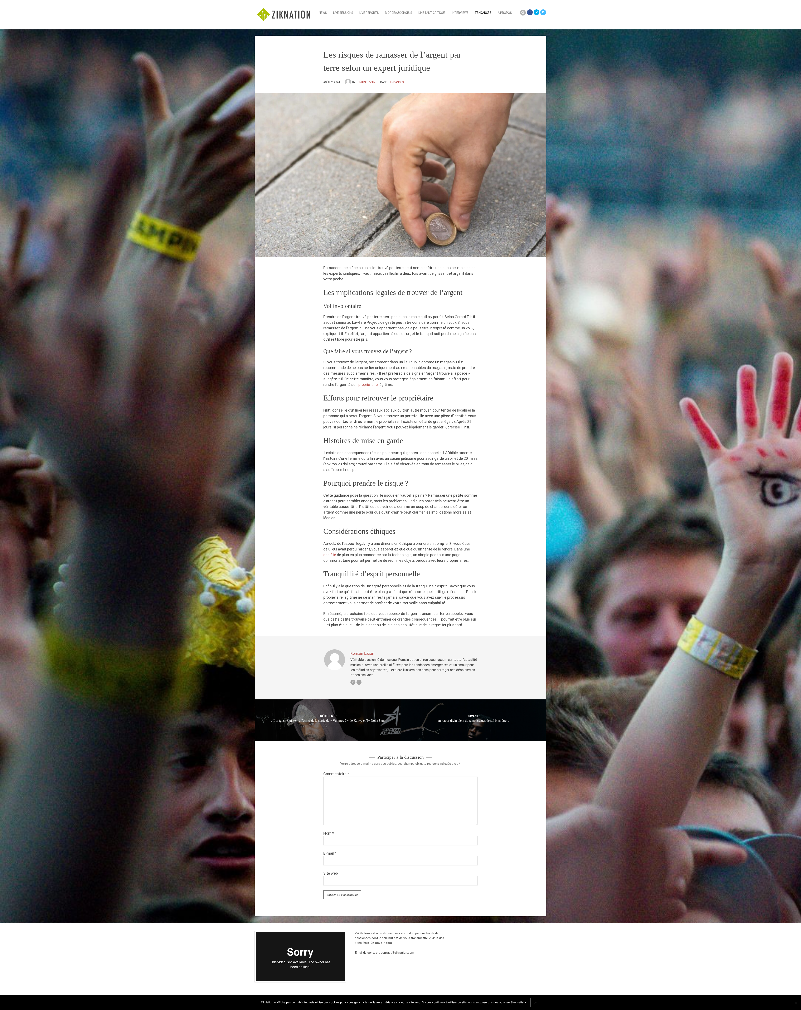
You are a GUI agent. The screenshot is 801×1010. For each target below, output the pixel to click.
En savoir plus (381, 943)
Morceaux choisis (398, 12)
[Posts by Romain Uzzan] (348, 82)
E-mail (329, 853)
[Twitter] (536, 12)
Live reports (369, 12)
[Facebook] (530, 12)
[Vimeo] (543, 12)
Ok (535, 1002)
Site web (330, 873)
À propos (505, 12)
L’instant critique (432, 12)
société (330, 555)
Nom (328, 833)
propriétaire (368, 384)
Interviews (460, 12)
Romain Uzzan (365, 82)
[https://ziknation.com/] (358, 682)
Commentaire (336, 774)
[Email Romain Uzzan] (352, 682)
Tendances (483, 12)
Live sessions (343, 12)
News (323, 12)
